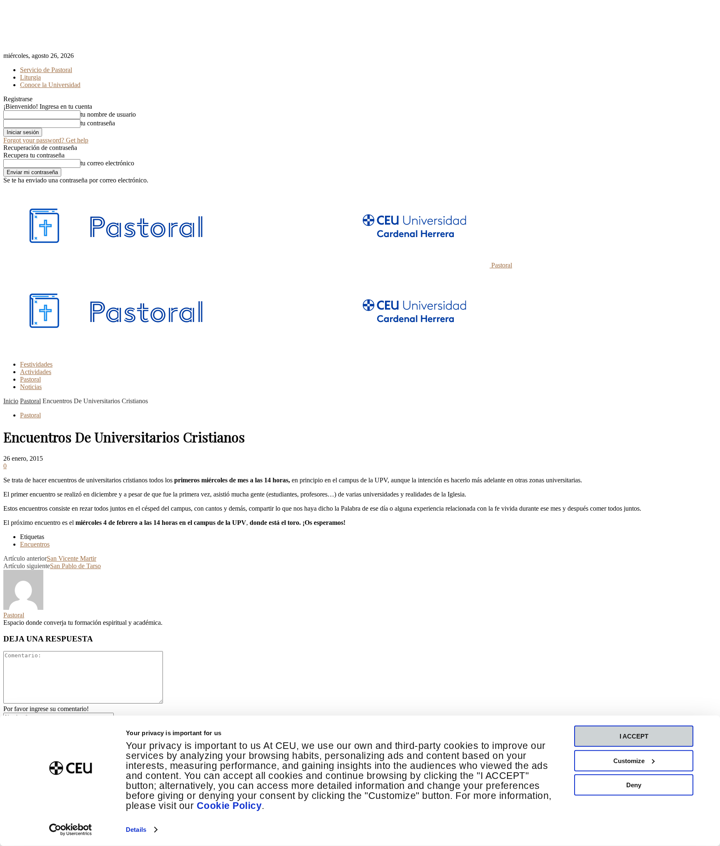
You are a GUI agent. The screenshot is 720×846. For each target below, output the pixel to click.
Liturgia (30, 77)
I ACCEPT (634, 736)
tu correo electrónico (107, 163)
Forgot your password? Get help (45, 140)
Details (136, 829)
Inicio (10, 400)
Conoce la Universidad (50, 84)
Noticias (31, 386)
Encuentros (35, 544)
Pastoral (30, 379)
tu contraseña (97, 123)
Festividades (36, 364)
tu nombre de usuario (108, 114)
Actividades (35, 371)
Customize (629, 760)
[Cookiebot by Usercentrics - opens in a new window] (70, 830)
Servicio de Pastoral (46, 69)
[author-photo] (23, 607)
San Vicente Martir (71, 558)
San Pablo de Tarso (75, 565)
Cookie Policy (229, 806)
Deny (633, 785)
